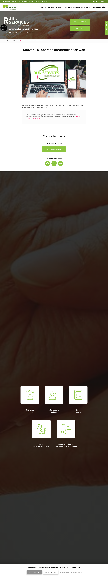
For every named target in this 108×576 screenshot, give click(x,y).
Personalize (65, 572)
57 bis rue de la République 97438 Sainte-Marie (32, 1)
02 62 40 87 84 (55, 143)
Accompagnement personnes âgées (77, 7)
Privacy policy (77, 572)
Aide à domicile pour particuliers (51, 7)
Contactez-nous (80, 22)
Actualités (15, 41)
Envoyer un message (54, 149)
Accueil (9, 41)
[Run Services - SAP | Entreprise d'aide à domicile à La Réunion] (10, 7)
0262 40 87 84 (79, 28)
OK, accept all (35, 572)
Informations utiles (99, 7)
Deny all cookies (51, 572)
